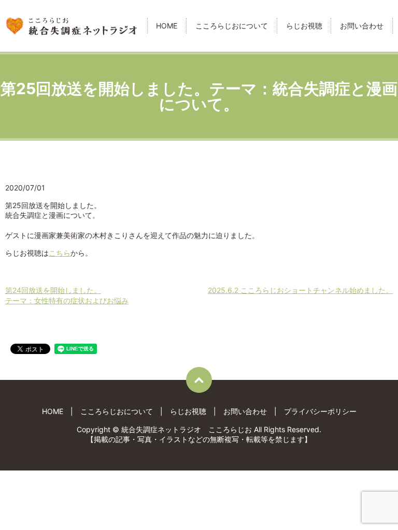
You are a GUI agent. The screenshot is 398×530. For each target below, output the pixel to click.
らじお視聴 (304, 26)
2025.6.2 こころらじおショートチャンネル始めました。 (300, 290)
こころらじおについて (231, 26)
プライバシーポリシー (320, 411)
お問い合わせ (361, 26)
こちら (59, 252)
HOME (166, 26)
